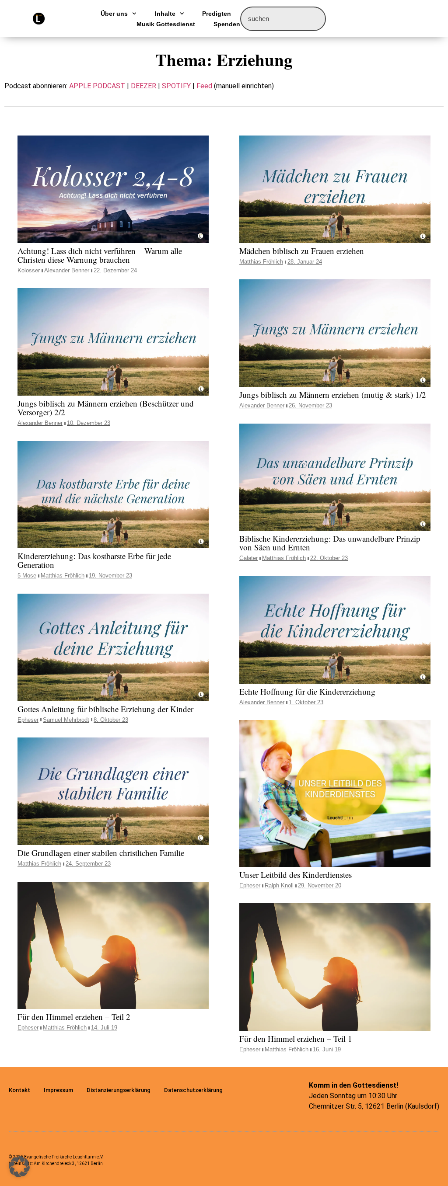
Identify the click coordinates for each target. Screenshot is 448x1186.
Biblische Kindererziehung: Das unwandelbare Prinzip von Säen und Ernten (329, 543)
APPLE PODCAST (97, 86)
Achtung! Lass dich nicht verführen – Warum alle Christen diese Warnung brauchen (100, 255)
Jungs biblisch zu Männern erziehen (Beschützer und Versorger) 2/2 (106, 407)
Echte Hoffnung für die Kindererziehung (307, 691)
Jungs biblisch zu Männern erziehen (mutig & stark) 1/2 (332, 394)
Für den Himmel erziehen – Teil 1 (295, 1038)
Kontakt (19, 1090)
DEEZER (143, 86)
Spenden (227, 24)
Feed (204, 86)
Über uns (114, 13)
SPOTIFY (176, 86)
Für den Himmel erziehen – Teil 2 (74, 1016)
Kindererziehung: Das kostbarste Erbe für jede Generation (94, 560)
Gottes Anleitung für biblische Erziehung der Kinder (105, 708)
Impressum (58, 1090)
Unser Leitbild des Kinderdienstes (295, 874)
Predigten (216, 13)
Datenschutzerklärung (193, 1090)
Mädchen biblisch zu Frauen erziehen (301, 250)
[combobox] (283, 19)
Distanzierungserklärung (118, 1090)
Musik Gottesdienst (165, 24)
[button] (19, 1167)
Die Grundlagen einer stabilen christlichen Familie (101, 852)
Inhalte (165, 13)
